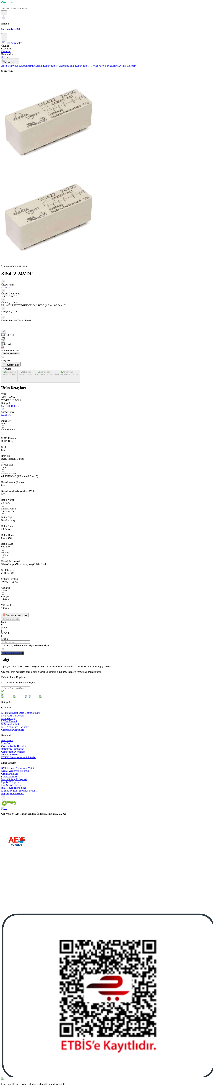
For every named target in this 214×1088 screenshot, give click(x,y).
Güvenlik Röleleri (126, 65)
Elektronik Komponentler (45, 65)
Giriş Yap (5, 29)
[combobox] (3, 796)
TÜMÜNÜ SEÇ (9, 400)
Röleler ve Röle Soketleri (104, 65)
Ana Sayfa (7, 65)
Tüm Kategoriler (13, 43)
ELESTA (6, 414)
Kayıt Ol (15, 29)
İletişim (4, 57)
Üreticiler (5, 51)
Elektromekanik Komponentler (75, 65)
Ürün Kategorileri (22, 65)
